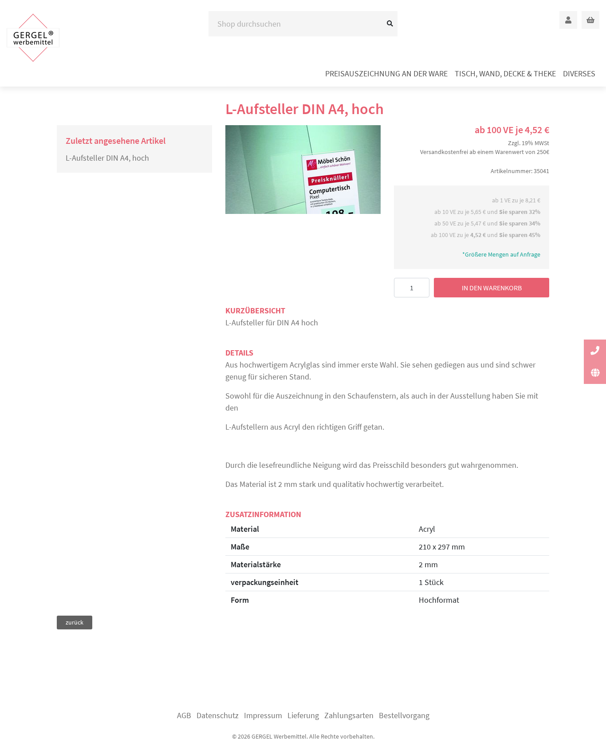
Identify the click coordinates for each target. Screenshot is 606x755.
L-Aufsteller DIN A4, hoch (107, 158)
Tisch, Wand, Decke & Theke (505, 73)
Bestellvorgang (404, 715)
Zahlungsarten (349, 715)
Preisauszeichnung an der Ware (386, 73)
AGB (184, 715)
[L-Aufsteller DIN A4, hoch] (303, 169)
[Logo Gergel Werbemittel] (33, 37)
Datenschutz (218, 715)
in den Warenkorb (492, 287)
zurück (74, 622)
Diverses (579, 73)
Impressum (263, 715)
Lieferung (303, 715)
